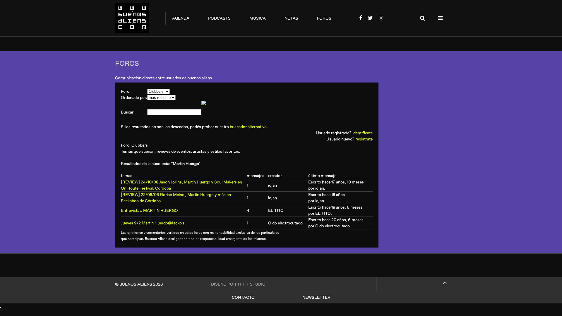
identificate (362, 132)
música (257, 18)
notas (291, 18)
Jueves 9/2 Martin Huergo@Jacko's (152, 223)
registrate (364, 139)
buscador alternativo (248, 126)
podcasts (219, 18)
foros (324, 18)
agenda (180, 18)
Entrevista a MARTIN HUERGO (149, 210)
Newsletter (316, 297)
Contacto (243, 297)
